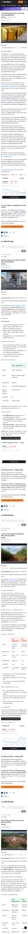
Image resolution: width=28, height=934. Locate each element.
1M (7, 185)
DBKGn (12, 100)
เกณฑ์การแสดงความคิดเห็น (6, 254)
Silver (5, 865)
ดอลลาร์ (7, 76)
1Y (12, 185)
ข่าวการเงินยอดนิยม (11, 5)
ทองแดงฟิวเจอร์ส (5, 169)
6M (10, 185)
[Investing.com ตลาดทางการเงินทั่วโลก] (8, 2)
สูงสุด (18, 185)
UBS (12, 114)
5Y (14, 185)
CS (6, 112)
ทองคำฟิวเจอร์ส (12, 86)
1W (5, 185)
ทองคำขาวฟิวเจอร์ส (8, 154)
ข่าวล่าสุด (3, 5)
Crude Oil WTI (12, 579)
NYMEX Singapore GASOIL (18, 305)
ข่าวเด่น (19, 5)
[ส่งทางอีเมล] (13, 232)
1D (3, 185)
